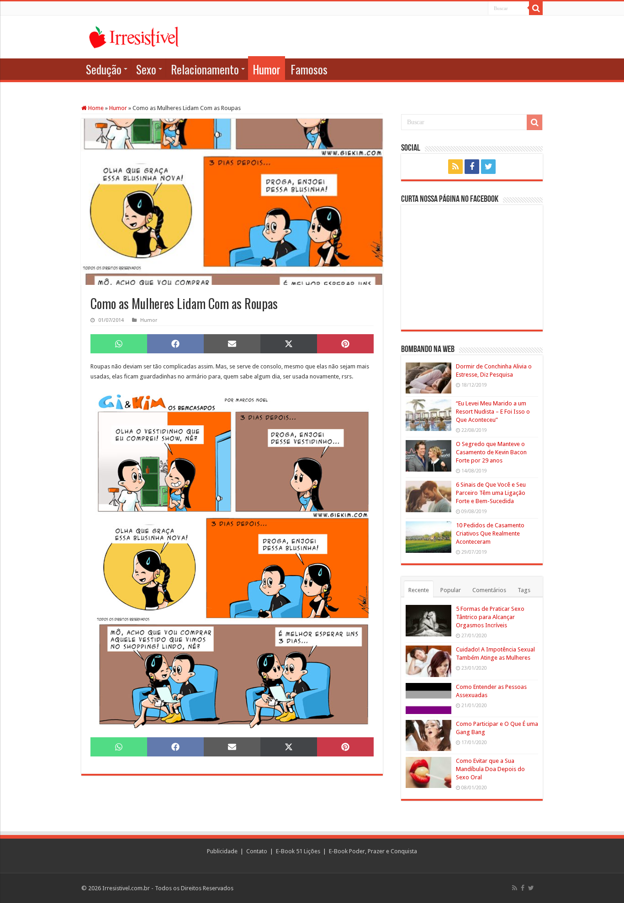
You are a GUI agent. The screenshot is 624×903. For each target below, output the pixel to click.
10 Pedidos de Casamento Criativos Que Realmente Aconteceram (490, 533)
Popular (450, 590)
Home (95, 108)
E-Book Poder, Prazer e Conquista (373, 851)
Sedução (104, 69)
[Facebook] (472, 166)
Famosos (309, 69)
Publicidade (222, 851)
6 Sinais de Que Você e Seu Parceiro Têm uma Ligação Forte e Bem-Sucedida (491, 492)
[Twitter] (488, 166)
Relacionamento (205, 69)
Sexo (146, 69)
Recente (418, 590)
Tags (524, 590)
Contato (256, 851)
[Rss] (455, 166)
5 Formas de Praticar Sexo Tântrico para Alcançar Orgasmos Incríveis (490, 617)
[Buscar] (536, 8)
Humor (266, 69)
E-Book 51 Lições (298, 851)
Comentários (489, 590)
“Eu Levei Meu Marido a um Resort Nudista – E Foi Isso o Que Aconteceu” (493, 411)
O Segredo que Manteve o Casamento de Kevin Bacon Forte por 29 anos (491, 452)
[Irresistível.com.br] (134, 36)
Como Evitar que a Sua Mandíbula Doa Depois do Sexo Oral (490, 769)
